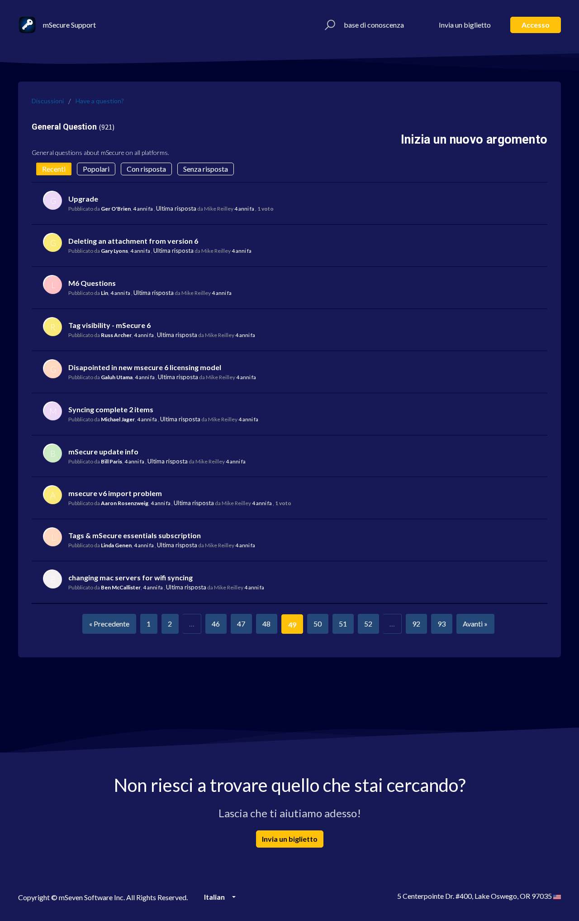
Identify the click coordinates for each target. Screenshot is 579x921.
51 (343, 623)
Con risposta (146, 168)
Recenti (54, 168)
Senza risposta (205, 168)
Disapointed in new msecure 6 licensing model (144, 367)
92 (416, 623)
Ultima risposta (176, 208)
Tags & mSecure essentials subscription (134, 535)
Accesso (536, 24)
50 (317, 623)
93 (441, 623)
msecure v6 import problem (115, 493)
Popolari (96, 168)
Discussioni (48, 101)
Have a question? (100, 101)
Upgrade (83, 198)
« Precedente (109, 623)
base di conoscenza (374, 24)
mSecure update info (103, 451)
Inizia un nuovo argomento (474, 139)
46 (216, 623)
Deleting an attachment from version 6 (133, 240)
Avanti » (475, 623)
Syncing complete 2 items (110, 409)
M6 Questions (92, 283)
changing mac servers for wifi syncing (130, 577)
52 (368, 623)
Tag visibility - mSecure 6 (109, 325)
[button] (328, 25)
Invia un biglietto (465, 24)
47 (241, 623)
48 (266, 623)
